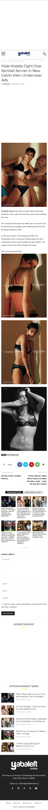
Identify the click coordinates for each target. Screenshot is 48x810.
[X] (25, 464)
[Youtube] (36, 789)
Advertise (16, 803)
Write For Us (27, 803)
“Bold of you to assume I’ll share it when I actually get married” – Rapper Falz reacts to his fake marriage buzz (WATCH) (8, 537)
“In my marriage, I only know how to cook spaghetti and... (31, 707)
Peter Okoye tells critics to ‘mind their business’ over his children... (30, 695)
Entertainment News (13, 59)
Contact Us (38, 803)
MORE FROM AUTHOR (33, 492)
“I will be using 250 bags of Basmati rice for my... (27, 744)
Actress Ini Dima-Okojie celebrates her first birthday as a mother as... (31, 720)
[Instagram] (18, 789)
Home (3, 59)
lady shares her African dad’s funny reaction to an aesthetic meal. (39, 535)
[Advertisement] (24, 25)
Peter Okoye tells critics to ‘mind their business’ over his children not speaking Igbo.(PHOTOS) (8, 512)
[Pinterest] (31, 464)
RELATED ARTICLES (14, 492)
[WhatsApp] (37, 464)
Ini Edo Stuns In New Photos (11, 477)
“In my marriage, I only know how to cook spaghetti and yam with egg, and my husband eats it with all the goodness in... (24, 512)
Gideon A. (7, 84)
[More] (43, 464)
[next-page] (25, 547)
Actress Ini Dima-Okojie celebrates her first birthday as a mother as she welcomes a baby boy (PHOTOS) (39, 512)
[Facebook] (19, 464)
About (8, 803)
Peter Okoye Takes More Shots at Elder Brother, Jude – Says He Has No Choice (37, 479)
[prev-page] (22, 547)
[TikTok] (24, 789)
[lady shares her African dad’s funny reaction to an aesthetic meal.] (39, 526)
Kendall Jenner (13, 455)
